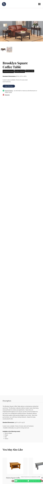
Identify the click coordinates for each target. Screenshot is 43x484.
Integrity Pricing (9, 90)
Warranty (7, 94)
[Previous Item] (1, 31)
